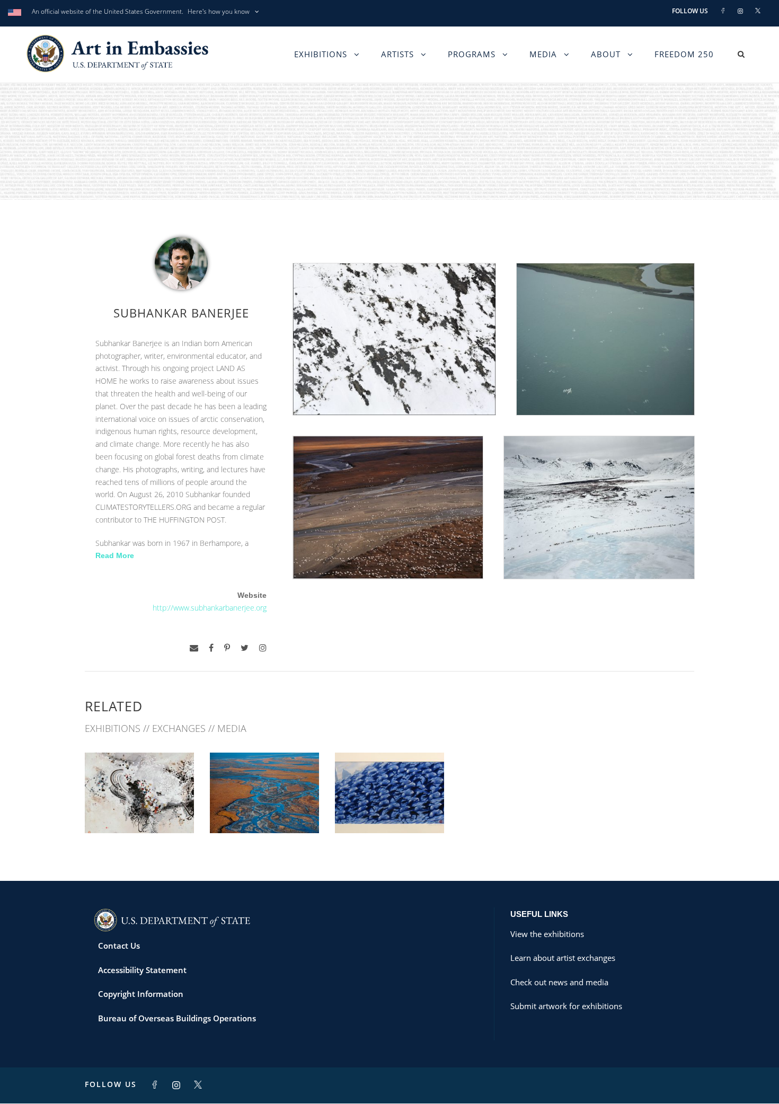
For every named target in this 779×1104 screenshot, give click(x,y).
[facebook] (211, 648)
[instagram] (263, 648)
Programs (471, 54)
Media (543, 54)
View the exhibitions (547, 934)
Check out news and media (559, 982)
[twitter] (245, 648)
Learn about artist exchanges (562, 957)
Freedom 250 (684, 54)
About (606, 54)
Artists (397, 54)
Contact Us (119, 945)
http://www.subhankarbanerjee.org (210, 608)
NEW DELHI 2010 (264, 810)
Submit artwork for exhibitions (566, 1006)
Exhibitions (320, 54)
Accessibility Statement (142, 970)
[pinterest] (227, 648)
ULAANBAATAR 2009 (389, 810)
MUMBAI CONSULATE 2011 (139, 810)
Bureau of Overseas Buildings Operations (177, 1018)
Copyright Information (140, 993)
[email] (194, 648)
